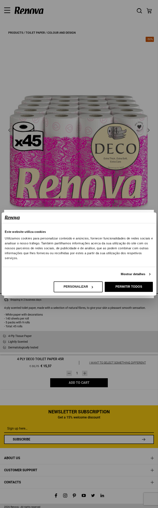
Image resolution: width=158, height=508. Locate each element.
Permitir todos (128, 286)
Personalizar (76, 286)
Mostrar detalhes (133, 274)
